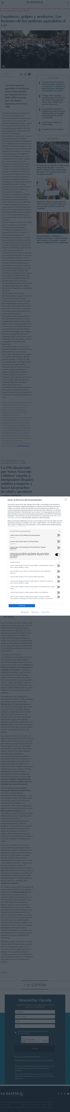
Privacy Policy (45, 612)
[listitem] (35, 531)
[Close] (66, 500)
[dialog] (35, 556)
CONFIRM (22, 605)
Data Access (35, 612)
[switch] (57, 535)
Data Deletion (25, 612)
